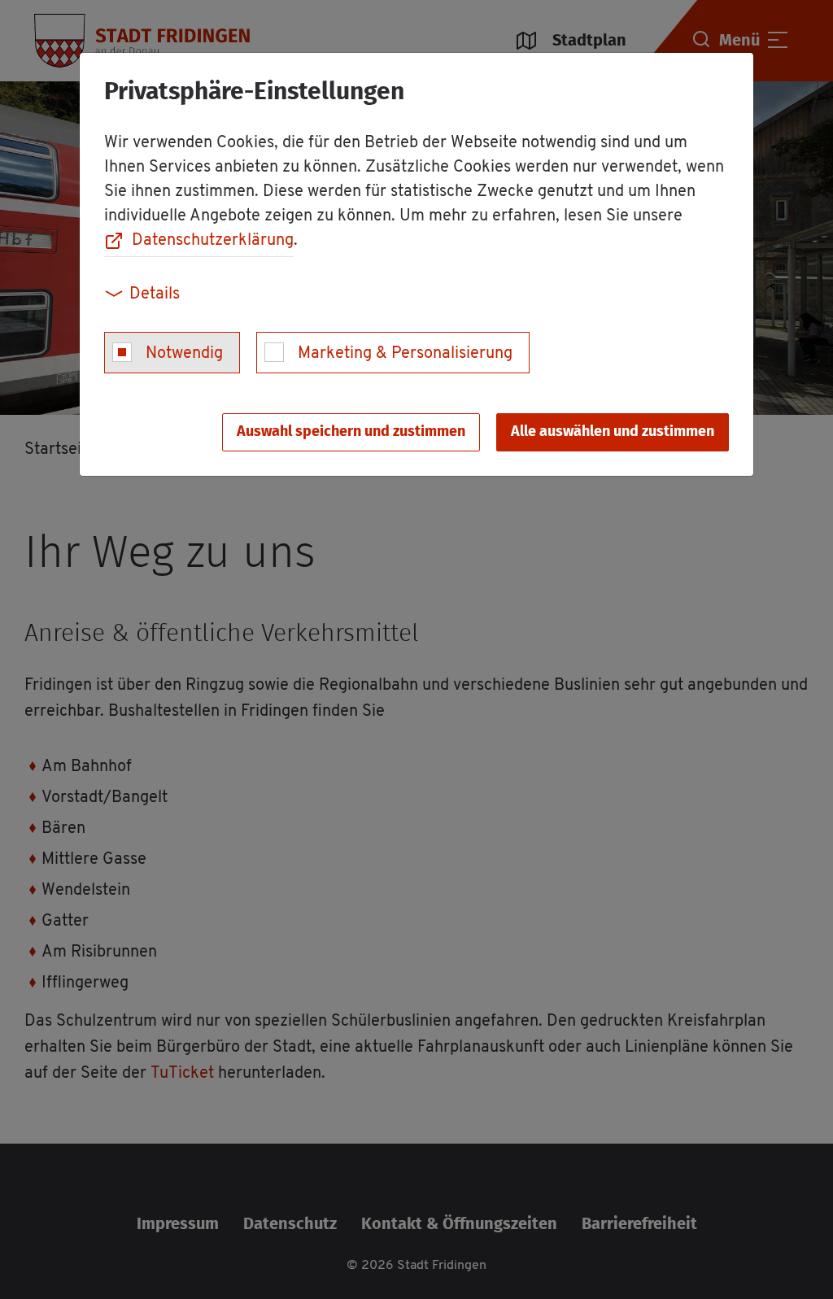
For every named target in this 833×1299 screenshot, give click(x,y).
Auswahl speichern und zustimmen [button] (351, 432)
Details (154, 294)
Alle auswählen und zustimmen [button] (612, 432)
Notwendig (184, 354)
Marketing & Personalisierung (405, 354)
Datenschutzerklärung (213, 241)
